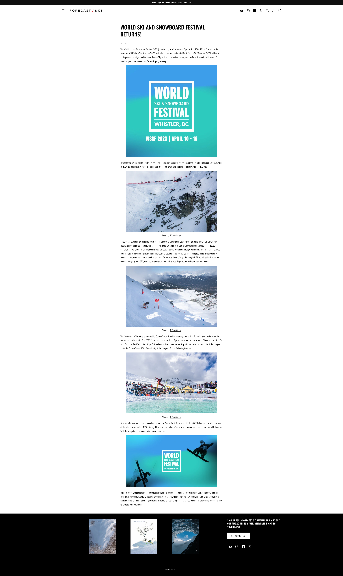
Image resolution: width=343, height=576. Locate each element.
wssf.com (138, 504)
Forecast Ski (174, 570)
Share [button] (126, 43)
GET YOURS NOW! (238, 535)
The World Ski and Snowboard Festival (136, 49)
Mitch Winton (175, 235)
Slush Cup (154, 166)
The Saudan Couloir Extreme (172, 162)
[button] (63, 11)
